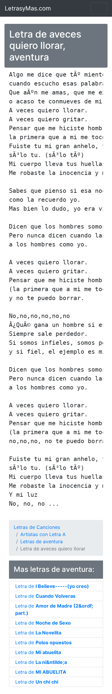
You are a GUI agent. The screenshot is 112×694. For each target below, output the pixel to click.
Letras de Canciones (37, 527)
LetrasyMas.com (28, 8)
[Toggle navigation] (98, 8)
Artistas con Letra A (43, 534)
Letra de (52, 586)
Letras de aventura (41, 541)
